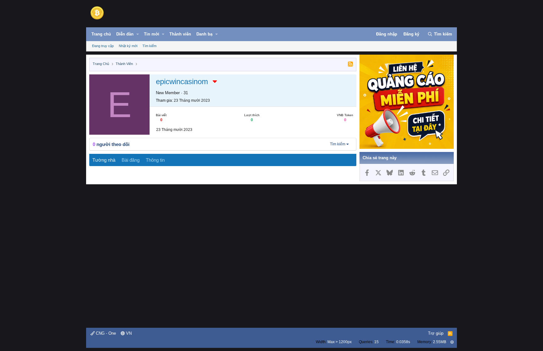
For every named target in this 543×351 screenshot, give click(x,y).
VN (128, 333)
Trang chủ (101, 34)
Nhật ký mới (128, 46)
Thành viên (180, 34)
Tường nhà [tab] (103, 160)
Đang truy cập (103, 46)
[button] (137, 34)
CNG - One (105, 333)
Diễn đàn (125, 34)
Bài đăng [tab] (131, 160)
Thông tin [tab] (155, 160)
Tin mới (151, 34)
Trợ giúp (435, 333)
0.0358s (403, 342)
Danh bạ (204, 34)
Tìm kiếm (149, 46)
